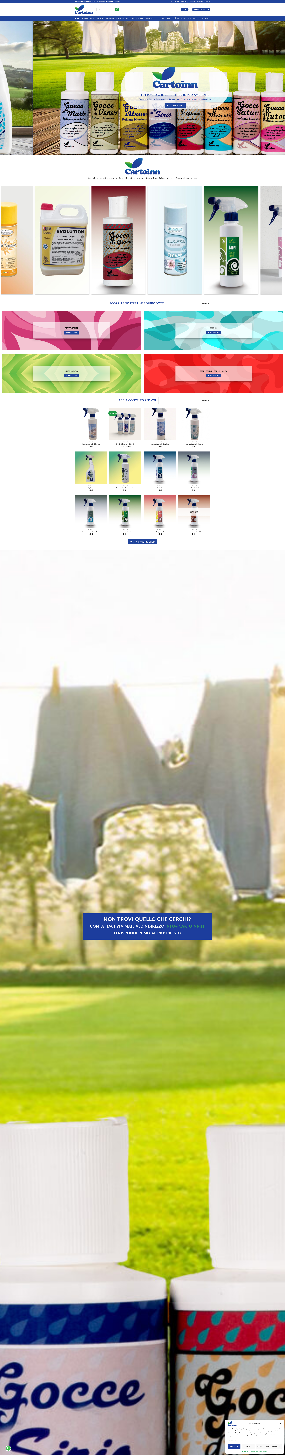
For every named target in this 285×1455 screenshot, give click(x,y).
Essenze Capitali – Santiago (160, 444)
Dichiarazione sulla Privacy (259, 1451)
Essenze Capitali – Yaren (125, 532)
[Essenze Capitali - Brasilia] (91, 467)
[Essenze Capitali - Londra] (160, 467)
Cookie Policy (246, 1451)
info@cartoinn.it (185, 926)
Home (77, 18)
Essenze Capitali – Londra (160, 488)
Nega (248, 1446)
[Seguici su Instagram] (207, 2)
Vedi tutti (205, 303)
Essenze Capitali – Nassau (194, 444)
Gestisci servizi (232, 1441)
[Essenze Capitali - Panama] (160, 511)
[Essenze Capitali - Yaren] (125, 511)
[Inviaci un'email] (209, 2)
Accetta (234, 1446)
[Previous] (8, 88)
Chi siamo (84, 18)
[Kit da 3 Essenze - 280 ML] (125, 424)
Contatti (200, 2)
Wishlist (183, 2)
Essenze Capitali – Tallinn (90, 532)
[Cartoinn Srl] (84, 9)
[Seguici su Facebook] (205, 2)
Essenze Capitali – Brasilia (91, 488)
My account (175, 2)
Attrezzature (137, 18)
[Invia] (117, 9)
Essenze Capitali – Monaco (91, 444)
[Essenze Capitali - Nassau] (194, 424)
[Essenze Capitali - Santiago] (160, 424)
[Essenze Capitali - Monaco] (91, 424)
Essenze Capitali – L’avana (194, 488)
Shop (92, 18)
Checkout (192, 2)
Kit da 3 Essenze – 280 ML (125, 444)
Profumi (149, 18)
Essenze (100, 18)
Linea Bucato (123, 18)
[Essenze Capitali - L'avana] (194, 467)
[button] (280, 1423)
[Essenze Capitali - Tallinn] (91, 511)
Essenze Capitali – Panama (160, 532)
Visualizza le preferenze (268, 1446)
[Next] (277, 88)
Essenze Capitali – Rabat (194, 532)
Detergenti (110, 18)
